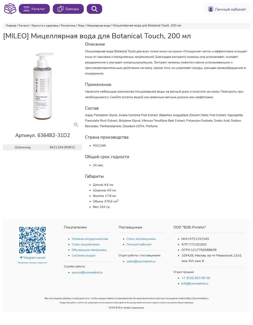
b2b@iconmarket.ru (194, 283)
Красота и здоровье (45, 25)
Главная (11, 25)
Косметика (68, 25)
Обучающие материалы (89, 250)
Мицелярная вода (98, 25)
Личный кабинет (139, 244)
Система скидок (83, 255)
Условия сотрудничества (90, 239)
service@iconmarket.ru (87, 272)
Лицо (81, 25)
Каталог (24, 25)
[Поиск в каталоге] (94, 9)
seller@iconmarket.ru (140, 261)
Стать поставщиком (141, 239)
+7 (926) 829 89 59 (195, 278)
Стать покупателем (86, 244)
